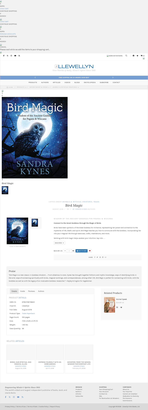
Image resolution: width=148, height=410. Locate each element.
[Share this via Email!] (105, 257)
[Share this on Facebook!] (94, 257)
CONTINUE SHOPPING (8, 11)
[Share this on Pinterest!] (100, 257)
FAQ (100, 396)
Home (11, 87)
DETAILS (22, 297)
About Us (126, 389)
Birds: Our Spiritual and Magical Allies (20, 363)
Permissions (127, 398)
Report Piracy (55, 407)
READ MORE (59, 243)
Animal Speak (121, 299)
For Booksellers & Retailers (109, 398)
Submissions (127, 401)
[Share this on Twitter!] (97, 257)
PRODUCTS (33, 82)
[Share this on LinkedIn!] (103, 257)
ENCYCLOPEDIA (90, 82)
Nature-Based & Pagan (39, 87)
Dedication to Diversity (131, 396)
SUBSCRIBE (104, 82)
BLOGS (77, 82)
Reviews (31, 291)
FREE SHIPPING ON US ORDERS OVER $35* (74, 78)
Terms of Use (21, 407)
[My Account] (133, 56)
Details (14, 291)
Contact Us (103, 394)
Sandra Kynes (81, 209)
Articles (78, 394)
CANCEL (3, 47)
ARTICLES (56, 82)
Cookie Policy (43, 407)
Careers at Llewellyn (130, 394)
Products (21, 87)
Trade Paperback (28, 313)
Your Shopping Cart (106, 389)
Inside (22, 291)
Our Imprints (127, 392)
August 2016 (58, 209)
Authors (41, 291)
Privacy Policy (10, 407)
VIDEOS (67, 82)
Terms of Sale (32, 407)
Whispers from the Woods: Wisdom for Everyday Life (79, 363)
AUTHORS (45, 82)
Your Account (104, 392)
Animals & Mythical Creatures (65, 87)
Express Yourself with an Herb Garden (49, 363)
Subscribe (79, 396)
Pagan (96, 202)
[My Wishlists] (137, 56)
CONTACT (116, 82)
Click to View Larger (16, 246)
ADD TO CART (82, 251)
